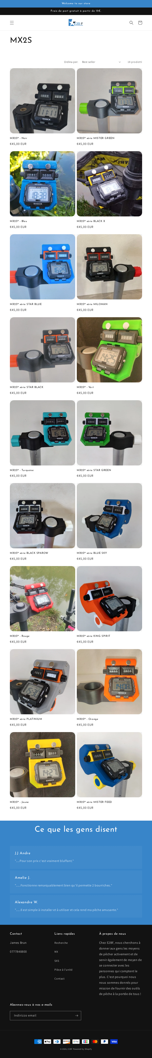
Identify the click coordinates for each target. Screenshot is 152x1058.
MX (56, 951)
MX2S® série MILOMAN (92, 304)
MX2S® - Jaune (19, 802)
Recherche (61, 943)
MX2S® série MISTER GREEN (95, 138)
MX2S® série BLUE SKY (92, 553)
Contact (59, 978)
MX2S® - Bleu (18, 221)
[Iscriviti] (76, 1015)
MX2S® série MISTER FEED (94, 802)
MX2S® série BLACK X (91, 221)
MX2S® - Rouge (20, 636)
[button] (12, 22)
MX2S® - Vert (85, 387)
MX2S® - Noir (18, 138)
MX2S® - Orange (87, 719)
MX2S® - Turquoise (22, 470)
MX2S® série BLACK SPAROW (29, 553)
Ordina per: (71, 62)
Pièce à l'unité (63, 969)
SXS (56, 961)
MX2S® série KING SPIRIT (93, 636)
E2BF (70, 1049)
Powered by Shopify (82, 1049)
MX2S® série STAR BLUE (26, 304)
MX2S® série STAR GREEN (94, 470)
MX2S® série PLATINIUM (26, 719)
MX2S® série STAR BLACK (26, 387)
